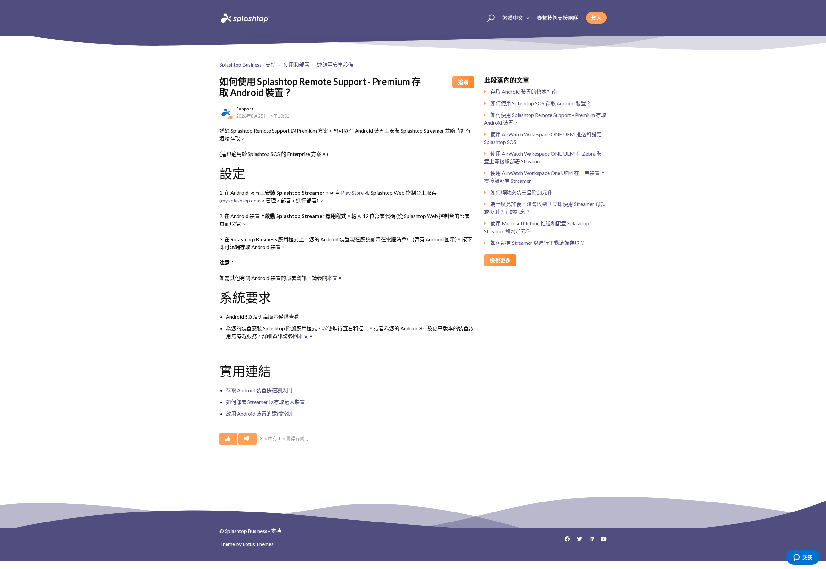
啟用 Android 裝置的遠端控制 (259, 413)
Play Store (352, 193)
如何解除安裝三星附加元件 (521, 192)
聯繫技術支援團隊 (557, 18)
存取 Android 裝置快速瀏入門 (259, 390)
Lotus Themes (258, 544)
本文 (332, 278)
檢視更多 (500, 260)
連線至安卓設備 (335, 64)
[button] (488, 18)
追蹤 (463, 82)
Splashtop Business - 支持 (247, 64)
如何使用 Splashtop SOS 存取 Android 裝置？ (540, 103)
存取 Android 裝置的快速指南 (523, 91)
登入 (596, 18)
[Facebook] (565, 541)
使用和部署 (296, 64)
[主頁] (244, 17)
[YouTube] (602, 541)
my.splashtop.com (241, 200)
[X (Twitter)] (577, 541)
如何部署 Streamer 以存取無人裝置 (265, 402)
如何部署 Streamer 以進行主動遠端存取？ (537, 243)
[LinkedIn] (589, 541)
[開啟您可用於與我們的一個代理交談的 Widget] (803, 558)
